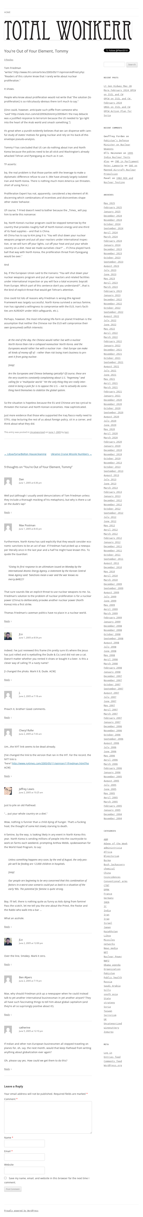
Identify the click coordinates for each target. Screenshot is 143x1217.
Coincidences (112, 877)
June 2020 (110, 425)
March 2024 (111, 236)
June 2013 (110, 483)
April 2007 (111, 709)
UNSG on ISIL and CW (117, 107)
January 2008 (112, 672)
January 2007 (112, 722)
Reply (7, 512)
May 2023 (109, 278)
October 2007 (112, 684)
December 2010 (113, 567)
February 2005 (113, 806)
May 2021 (109, 379)
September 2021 (113, 362)
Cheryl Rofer (26, 730)
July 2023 (110, 270)
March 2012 (111, 534)
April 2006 (111, 760)
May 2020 (109, 429)
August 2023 (111, 266)
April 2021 (111, 383)
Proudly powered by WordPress (21, 1211)
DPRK (106, 889)
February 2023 (113, 291)
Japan (107, 927)
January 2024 (112, 245)
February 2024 (113, 241)
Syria (107, 1006)
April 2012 (111, 529)
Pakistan (109, 973)
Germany (109, 898)
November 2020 (113, 404)
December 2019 (113, 450)
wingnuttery (111, 1027)
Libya (107, 935)
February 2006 (113, 768)
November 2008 (113, 630)
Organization (112, 969)
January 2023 (112, 295)
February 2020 (113, 441)
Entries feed (112, 1057)
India (107, 910)
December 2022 (113, 299)
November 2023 (113, 253)
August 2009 (111, 592)
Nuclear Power (113, 956)
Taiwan (108, 1011)
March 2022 (111, 337)
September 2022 (113, 312)
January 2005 (112, 810)
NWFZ (106, 960)
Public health (113, 977)
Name (8, 1137)
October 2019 (112, 458)
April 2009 (111, 609)
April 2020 (111, 433)
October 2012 (112, 508)
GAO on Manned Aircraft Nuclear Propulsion (120, 169)
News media (111, 948)
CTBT (106, 885)
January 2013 (112, 496)
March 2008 (111, 663)
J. (19, 692)
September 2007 (113, 688)
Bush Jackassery (114, 864)
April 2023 (111, 282)
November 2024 (113, 220)
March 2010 (111, 580)
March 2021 (111, 387)
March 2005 (111, 801)
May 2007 (109, 705)
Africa (108, 852)
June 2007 (110, 701)
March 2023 (111, 287)
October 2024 (112, 224)
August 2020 (111, 416)
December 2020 (113, 400)
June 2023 (110, 274)
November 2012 (113, 504)
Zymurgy (109, 1032)
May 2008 (109, 655)
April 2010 (111, 575)
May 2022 (109, 328)
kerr (67, 432)
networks (109, 944)
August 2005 (111, 780)
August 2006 (111, 743)
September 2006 (113, 739)
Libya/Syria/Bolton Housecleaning (25, 454)
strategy (109, 1002)
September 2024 (113, 228)
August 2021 (111, 366)
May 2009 (109, 605)
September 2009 (113, 588)
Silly (107, 990)
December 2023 (113, 249)
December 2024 (113, 215)
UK (105, 1019)
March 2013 (111, 488)
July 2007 (110, 697)
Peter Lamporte (113, 165)
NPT (106, 952)
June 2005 (110, 789)
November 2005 (113, 776)
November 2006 (113, 730)
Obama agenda (112, 965)
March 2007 (111, 714)
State (107, 998)
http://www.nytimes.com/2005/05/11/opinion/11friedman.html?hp (50, 763)
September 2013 (113, 471)
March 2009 (111, 613)
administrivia (113, 847)
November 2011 (113, 550)
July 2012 (110, 517)
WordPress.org (113, 1065)
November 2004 (113, 818)
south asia (111, 994)
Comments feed (113, 1061)
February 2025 (113, 207)
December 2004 (113, 814)
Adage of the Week (115, 843)
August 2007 (111, 693)
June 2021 (110, 375)
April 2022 (111, 333)
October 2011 (112, 554)
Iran (106, 914)
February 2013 (113, 492)
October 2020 (112, 408)
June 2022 (110, 324)
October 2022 (112, 308)
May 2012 (109, 525)
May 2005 (109, 793)
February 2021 (113, 391)
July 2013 (110, 479)
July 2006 (110, 747)
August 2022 (111, 316)
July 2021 (110, 370)
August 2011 (111, 563)
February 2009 (113, 617)
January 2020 (112, 446)
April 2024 (111, 232)
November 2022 (113, 303)
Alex (106, 161)
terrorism (110, 1015)
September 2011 (113, 559)
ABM (106, 839)
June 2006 (110, 751)
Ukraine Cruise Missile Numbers (71, 454)
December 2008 (113, 626)
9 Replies (8, 59)
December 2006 (113, 726)
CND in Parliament (127, 161)
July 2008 (110, 647)
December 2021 (113, 349)
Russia (108, 981)
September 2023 (113, 262)
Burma (107, 860)
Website (9, 1164)
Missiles (109, 940)
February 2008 (113, 667)
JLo (21, 634)
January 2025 (112, 211)
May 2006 (109, 755)
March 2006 (111, 764)
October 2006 (112, 734)
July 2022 (110, 320)
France (108, 893)
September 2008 (113, 638)
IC (105, 906)
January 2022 (112, 345)
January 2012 (112, 542)
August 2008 (111, 642)
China (107, 873)
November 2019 (113, 454)
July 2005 (110, 785)
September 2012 (113, 513)
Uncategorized (37, 432)
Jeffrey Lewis (26, 789)
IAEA (106, 902)
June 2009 (110, 601)
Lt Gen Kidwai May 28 (118, 86)
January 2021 (112, 395)
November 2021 (113, 354)
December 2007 (113, 676)
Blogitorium (111, 856)
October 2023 (112, 257)
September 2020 (113, 412)
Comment (11, 1099)
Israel (108, 923)
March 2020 (111, 437)
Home (7, 12)
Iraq (106, 919)
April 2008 (111, 659)
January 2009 (112, 621)
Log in (108, 1053)
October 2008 (112, 634)
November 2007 (113, 680)
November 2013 (113, 462)
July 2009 (110, 596)
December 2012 (113, 500)
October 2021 (112, 358)
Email (8, 1151)
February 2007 (113, 718)
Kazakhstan (111, 931)
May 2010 (109, 571)
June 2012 (110, 521)
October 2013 (112, 467)
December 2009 (113, 584)
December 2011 (113, 546)
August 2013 (111, 475)
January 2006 (112, 772)
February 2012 (113, 538)
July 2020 (110, 421)
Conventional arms (115, 881)
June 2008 (110, 651)
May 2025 (109, 203)
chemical (109, 868)
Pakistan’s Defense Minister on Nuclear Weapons (117, 144)
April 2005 (111, 797)
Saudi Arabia (112, 986)
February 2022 (113, 341)
